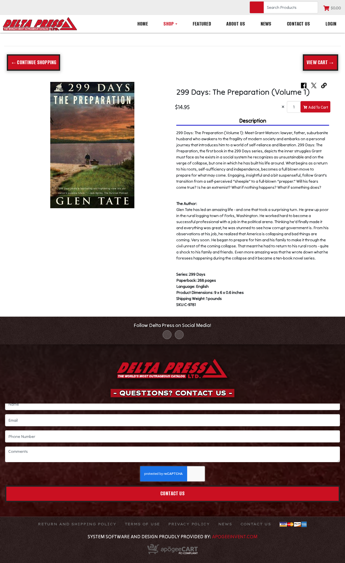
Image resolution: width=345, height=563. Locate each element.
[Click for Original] (92, 145)
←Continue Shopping (33, 62)
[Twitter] (179, 334)
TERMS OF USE (142, 524)
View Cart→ (320, 62)
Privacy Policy (189, 524)
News (266, 23)
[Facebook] (167, 334)
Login (331, 23)
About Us (235, 23)
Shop (169, 23)
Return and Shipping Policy (77, 524)
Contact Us (298, 23)
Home (142, 23)
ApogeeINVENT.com (234, 536)
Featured (202, 23)
